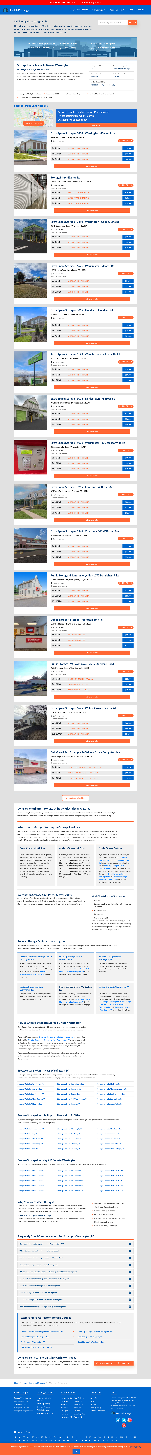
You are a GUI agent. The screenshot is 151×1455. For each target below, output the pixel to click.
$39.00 (128, 380)
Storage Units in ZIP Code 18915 (110, 1181)
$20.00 (128, 148)
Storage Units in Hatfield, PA (68, 1104)
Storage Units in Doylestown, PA (70, 1084)
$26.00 (128, 502)
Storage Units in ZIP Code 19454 (110, 1176)
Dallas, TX (78, 1401)
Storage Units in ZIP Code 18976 (30, 1171)
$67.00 (128, 684)
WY (117, 1440)
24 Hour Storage (43, 1407)
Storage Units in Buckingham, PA (30, 1094)
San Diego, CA (79, 1414)
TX (86, 1440)
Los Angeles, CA (66, 1398)
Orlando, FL (78, 1411)
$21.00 (128, 237)
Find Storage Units (21, 1401)
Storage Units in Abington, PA (29, 1104)
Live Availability (69, 47)
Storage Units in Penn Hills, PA (109, 1144)
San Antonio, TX (66, 1417)
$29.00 (128, 336)
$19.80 (128, 635)
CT (42, 1437)
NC (135, 1437)
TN (81, 1440)
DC (46, 1437)
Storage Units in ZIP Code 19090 (30, 1186)
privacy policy (135, 1446)
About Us (141, 10)
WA (104, 1440)
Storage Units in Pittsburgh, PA (69, 1129)
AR (24, 1437)
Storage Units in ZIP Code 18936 (30, 1181)
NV (37, 1440)
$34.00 (128, 281)
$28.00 (128, 247)
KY (90, 1437)
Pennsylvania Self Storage (34, 1383)
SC (73, 1440)
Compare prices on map (33, 123)
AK (15, 1437)
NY (42, 1440)
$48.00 (128, 728)
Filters (98, 125)
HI (63, 1437)
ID (72, 1437)
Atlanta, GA (78, 1407)
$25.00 (128, 679)
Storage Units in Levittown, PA (109, 1139)
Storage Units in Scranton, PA (109, 1134)
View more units (92, 166)
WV (112, 1440)
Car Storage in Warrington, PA (110, 1002)
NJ (28, 1440)
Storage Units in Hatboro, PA (69, 1089)
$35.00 (128, 192)
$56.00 (128, 424)
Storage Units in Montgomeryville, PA (112, 1089)
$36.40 (128, 767)
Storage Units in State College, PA (110, 1149)
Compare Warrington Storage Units (113, 1363)
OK (51, 1440)
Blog (131, 10)
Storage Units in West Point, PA (109, 1104)
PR (64, 1440)
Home (16, 1383)
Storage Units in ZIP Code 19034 (110, 1191)
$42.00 (128, 552)
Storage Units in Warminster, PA (30, 1084)
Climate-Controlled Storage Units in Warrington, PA (114, 860)
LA (95, 1437)
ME (108, 1437)
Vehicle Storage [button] (116, 10)
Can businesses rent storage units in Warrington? (39, 1286)
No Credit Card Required (104, 43)
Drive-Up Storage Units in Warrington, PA (56, 1037)
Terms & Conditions (98, 1411)
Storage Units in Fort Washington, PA (72, 1099)
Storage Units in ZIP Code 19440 (70, 1191)
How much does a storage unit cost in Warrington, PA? (41, 1244)
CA (33, 1437)
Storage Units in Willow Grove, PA (31, 1099)
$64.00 (128, 292)
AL (19, 1437)
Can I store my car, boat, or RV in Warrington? (38, 1293)
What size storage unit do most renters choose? (39, 1251)
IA (68, 1437)
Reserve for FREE (69, 43)
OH (46, 1440)
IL (76, 1437)
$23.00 (128, 242)
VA (95, 1440)
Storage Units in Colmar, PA (68, 1094)
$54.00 (128, 734)
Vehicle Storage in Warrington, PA (114, 987)
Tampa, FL (64, 1414)
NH (24, 1440)
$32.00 (128, 413)
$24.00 (128, 369)
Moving (93, 1404)
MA (99, 1437)
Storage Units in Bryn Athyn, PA (109, 1099)
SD (77, 1440)
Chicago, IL (65, 1401)
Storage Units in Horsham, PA (29, 1089)
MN (117, 1437)
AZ (28, 1437)
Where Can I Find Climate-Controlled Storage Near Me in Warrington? (48, 1272)
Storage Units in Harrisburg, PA (30, 1144)
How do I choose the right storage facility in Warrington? (42, 1307)
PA (59, 1440)
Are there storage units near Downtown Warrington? (41, 1300)
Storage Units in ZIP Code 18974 (70, 1171)
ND (15, 1440)
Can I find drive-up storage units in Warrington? (38, 1265)
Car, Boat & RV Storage (45, 1413)
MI (112, 1437)
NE (20, 1440)
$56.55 (128, 778)
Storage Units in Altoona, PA (68, 1144)
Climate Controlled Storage (44, 1399)
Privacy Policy (96, 1407)
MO (121, 1437)
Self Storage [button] (97, 10)
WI (108, 1440)
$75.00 (128, 601)
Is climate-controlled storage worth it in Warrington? (41, 1258)
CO (37, 1437)
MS (126, 1437)
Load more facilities (77, 798)
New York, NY (79, 1398)
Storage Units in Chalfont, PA (108, 1084)
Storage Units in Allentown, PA (109, 1129)
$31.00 (128, 507)
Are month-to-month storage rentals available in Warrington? (44, 1279)
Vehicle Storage (43, 1410)
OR (55, 1440)
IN (81, 1437)
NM (33, 1440)
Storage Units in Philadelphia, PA (30, 1129)
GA (59, 1437)
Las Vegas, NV (66, 1411)
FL (54, 1437)
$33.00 (128, 154)
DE (51, 1437)
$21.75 (128, 645)
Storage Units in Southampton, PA (110, 1094)
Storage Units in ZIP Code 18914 (110, 1171)
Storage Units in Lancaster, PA (69, 1139)
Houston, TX (78, 1404)
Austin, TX (78, 1417)
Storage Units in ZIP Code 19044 (70, 1176)
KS (86, 1437)
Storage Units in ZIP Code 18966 (110, 1186)
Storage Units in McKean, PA (68, 1149)
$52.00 (128, 286)
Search (132, 22)
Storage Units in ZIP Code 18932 (70, 1186)
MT (130, 1437)
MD (104, 1437)
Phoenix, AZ (65, 1407)
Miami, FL (64, 1404)
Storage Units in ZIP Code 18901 (30, 1176)
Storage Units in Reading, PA (68, 1134)
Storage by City (20, 1404)
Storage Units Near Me (78, 10)
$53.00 (128, 419)
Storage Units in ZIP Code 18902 (70, 1181)
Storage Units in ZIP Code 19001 (30, 1191)
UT (90, 1440)
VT (99, 1440)
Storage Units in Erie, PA (27, 1134)
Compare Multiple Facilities (43, 43)
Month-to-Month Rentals (42, 47)
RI (68, 1440)
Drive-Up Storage (44, 1404)
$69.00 (128, 690)
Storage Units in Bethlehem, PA (30, 1139)
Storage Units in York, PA (27, 1149)
